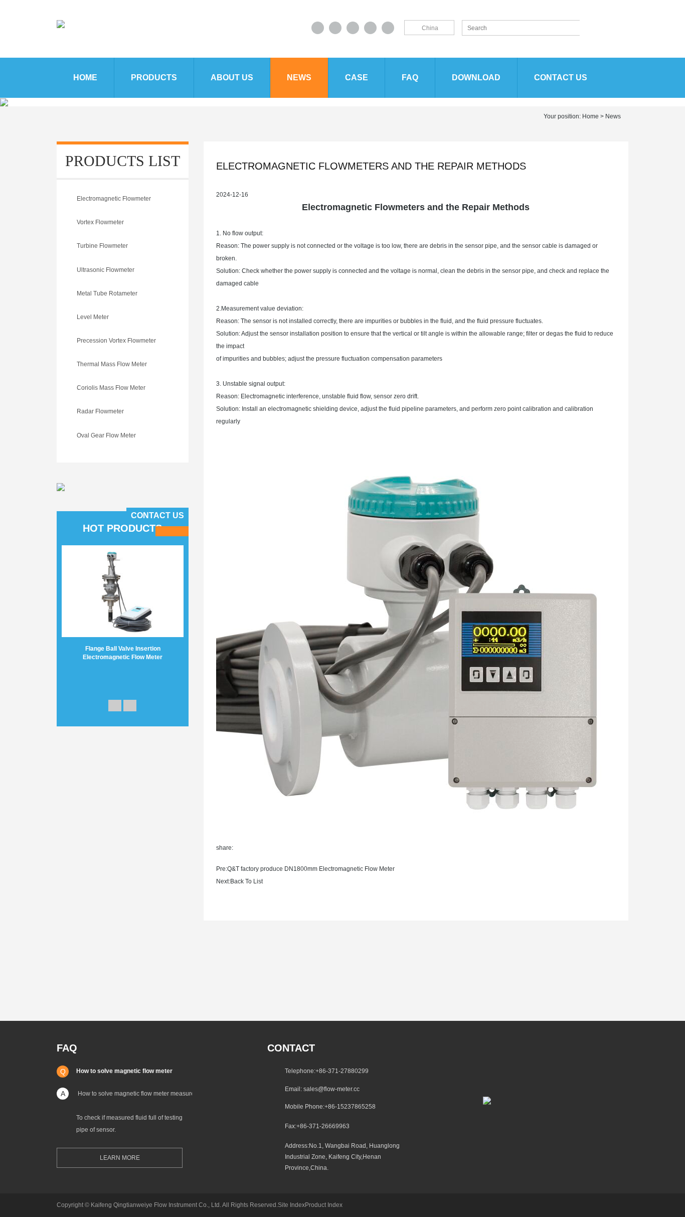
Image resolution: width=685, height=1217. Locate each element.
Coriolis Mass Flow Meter (111, 387)
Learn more (120, 1157)
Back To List (246, 881)
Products (154, 77)
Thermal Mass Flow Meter (112, 364)
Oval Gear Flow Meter (106, 435)
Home (85, 77)
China (430, 28)
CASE (356, 77)
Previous (114, 705)
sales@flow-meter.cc (331, 1089)
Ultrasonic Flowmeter (105, 269)
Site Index (291, 1204)
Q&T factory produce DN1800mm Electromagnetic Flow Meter (311, 868)
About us (232, 77)
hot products (122, 528)
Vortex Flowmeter (100, 222)
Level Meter (93, 317)
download (476, 77)
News (299, 77)
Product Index (323, 1204)
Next (129, 705)
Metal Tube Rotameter (107, 293)
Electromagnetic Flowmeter (114, 198)
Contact (291, 1047)
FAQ (410, 77)
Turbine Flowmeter (102, 245)
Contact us (560, 77)
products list (122, 161)
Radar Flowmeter (100, 411)
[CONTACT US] (61, 486)
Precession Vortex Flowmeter (116, 340)
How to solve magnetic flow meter (124, 1071)
